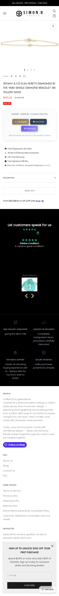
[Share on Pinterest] (20, 76)
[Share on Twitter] (16, 76)
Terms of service (12, 490)
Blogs (6, 465)
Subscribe (29, 585)
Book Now (30, 128)
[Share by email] (24, 76)
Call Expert (22, 121)
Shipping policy (11, 500)
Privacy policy (10, 495)
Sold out (29, 190)
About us (8, 460)
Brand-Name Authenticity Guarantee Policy (26, 510)
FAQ (5, 475)
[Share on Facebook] (11, 76)
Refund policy (10, 505)
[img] (29, 229)
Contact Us (9, 470)
